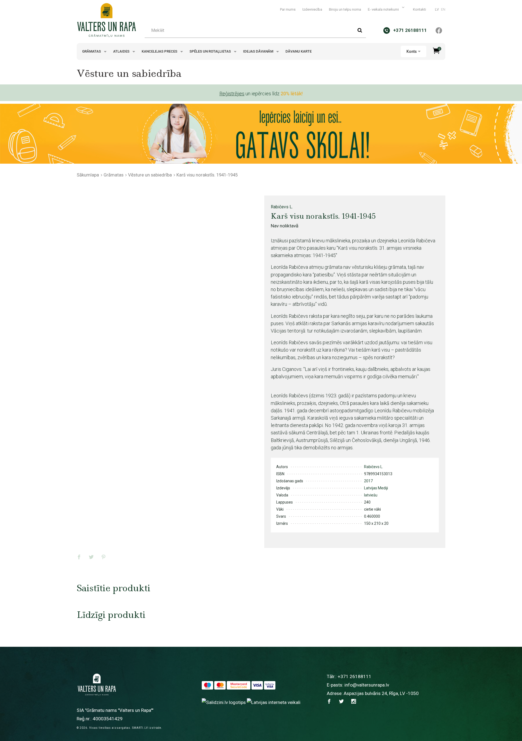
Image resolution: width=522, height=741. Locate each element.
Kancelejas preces (160, 51)
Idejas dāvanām (258, 51)
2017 (368, 481)
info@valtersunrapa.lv (366, 685)
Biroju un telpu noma (345, 9)
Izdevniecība (312, 9)
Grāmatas (92, 51)
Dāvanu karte (298, 51)
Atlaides (121, 51)
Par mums (288, 9)
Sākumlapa (88, 175)
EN (443, 9)
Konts (411, 51)
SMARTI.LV (140, 727)
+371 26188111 (354, 676)
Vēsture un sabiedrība (150, 175)
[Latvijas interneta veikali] (273, 702)
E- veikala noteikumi (384, 9)
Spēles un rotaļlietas (210, 51)
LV (437, 9)
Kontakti (419, 9)
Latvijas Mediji (376, 488)
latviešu (370, 495)
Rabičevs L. (282, 206)
